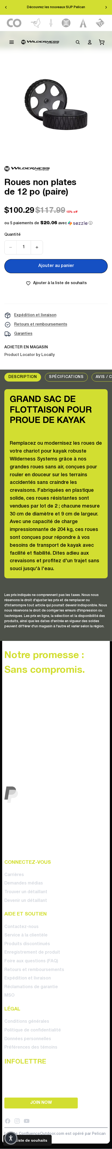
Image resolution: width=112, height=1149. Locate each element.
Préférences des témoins (30, 1047)
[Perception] (66, 23)
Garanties (23, 334)
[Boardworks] (100, 23)
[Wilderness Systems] (40, 42)
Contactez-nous (21, 927)
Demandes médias (23, 883)
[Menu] (11, 42)
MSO (9, 995)
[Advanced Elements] (83, 23)
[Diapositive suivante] (106, 7)
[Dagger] (51, 23)
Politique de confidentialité (32, 1030)
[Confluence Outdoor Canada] (14, 23)
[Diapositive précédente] (6, 7)
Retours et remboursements (40, 324)
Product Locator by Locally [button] (29, 355)
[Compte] (90, 42)
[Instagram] (17, 1120)
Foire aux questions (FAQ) (31, 961)
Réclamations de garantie (31, 987)
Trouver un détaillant (25, 892)
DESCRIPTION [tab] (22, 377)
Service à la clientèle (26, 935)
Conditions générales (26, 1022)
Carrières (14, 875)
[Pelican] (35, 23)
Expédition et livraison (35, 315)
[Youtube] (26, 1120)
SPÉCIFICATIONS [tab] (66, 377)
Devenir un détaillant (25, 900)
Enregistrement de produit (32, 952)
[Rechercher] (78, 42)
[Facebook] (7, 1120)
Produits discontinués (27, 944)
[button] (48, 223)
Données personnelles (27, 1039)
